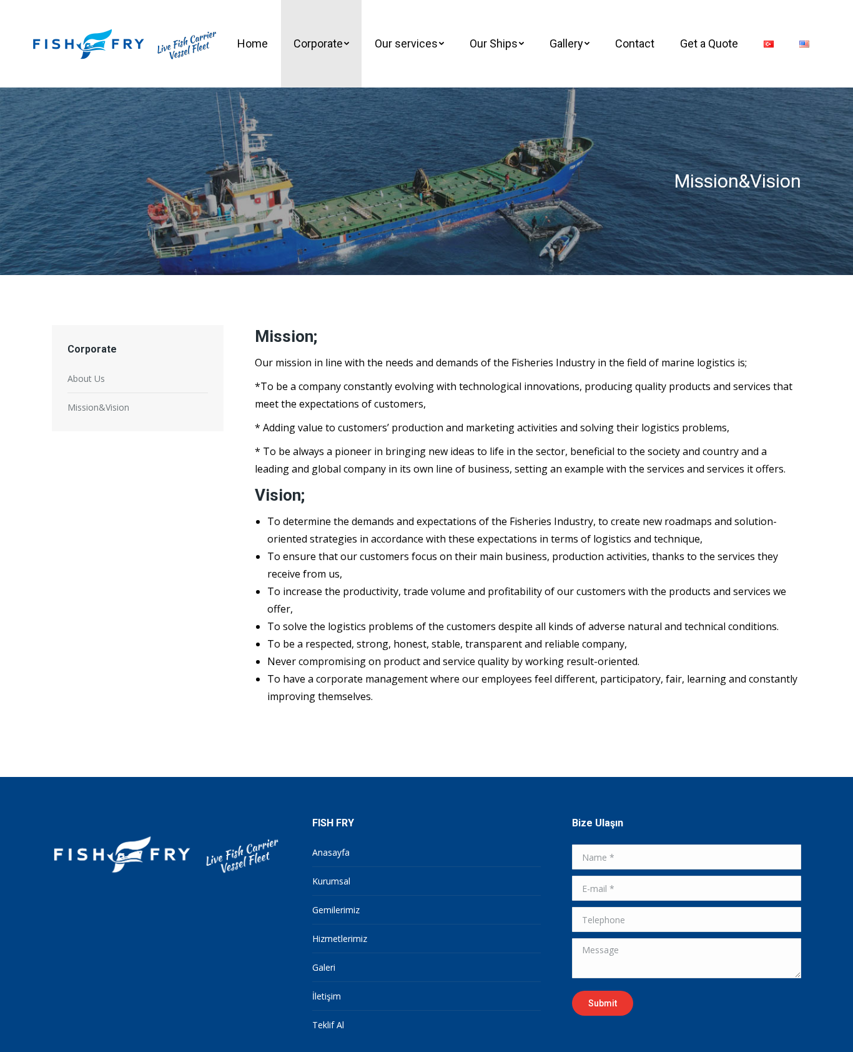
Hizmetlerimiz (339, 938)
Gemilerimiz (336, 910)
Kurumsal (331, 881)
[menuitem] (252, 44)
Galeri (323, 967)
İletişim (326, 996)
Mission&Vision (98, 407)
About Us (86, 378)
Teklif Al (328, 1025)
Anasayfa (331, 852)
